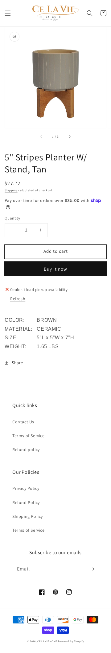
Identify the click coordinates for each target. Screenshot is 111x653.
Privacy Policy (25, 488)
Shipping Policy (27, 516)
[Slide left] (41, 136)
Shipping (11, 190)
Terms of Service (28, 435)
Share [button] (17, 362)
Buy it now (55, 269)
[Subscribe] (92, 569)
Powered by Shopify (71, 641)
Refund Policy (26, 502)
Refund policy (26, 449)
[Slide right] (69, 136)
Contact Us (23, 422)
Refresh (17, 298)
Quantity (12, 218)
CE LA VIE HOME (47, 641)
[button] (7, 13)
